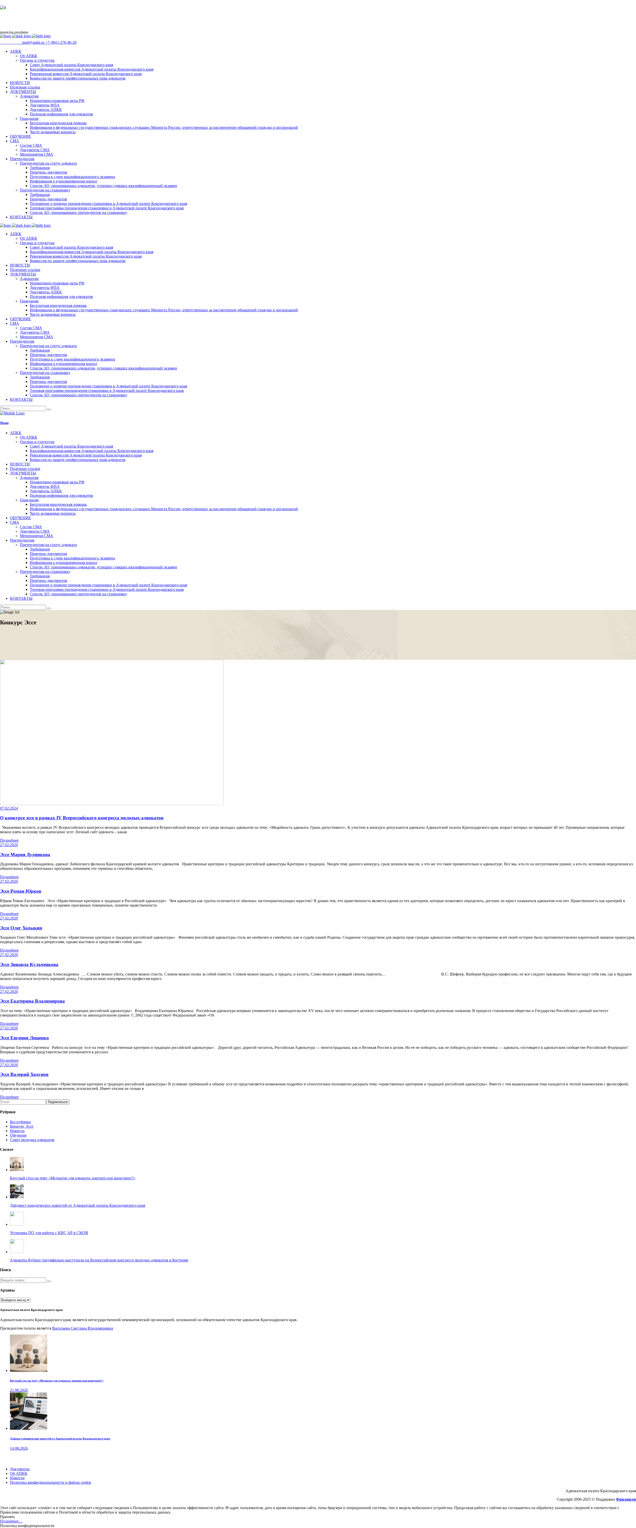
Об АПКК (18, 1473)
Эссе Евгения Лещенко (24, 1037)
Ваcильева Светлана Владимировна (82, 1328)
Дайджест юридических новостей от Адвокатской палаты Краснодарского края (60, 1438)
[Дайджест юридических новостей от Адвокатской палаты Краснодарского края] (28, 1428)
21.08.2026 (19, 1390)
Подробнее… (11, 1521)
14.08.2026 (19, 1448)
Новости (17, 1131)
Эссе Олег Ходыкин (21, 927)
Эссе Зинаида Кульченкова (29, 964)
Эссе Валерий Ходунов (24, 1074)
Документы (20, 1469)
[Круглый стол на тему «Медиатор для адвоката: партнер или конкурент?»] (28, 1370)
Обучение (18, 1135)
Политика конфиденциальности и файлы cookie (50, 1482)
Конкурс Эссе (21, 1126)
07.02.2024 (9, 808)
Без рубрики (20, 1122)
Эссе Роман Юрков (20, 891)
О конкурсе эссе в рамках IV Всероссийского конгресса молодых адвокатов (81, 817)
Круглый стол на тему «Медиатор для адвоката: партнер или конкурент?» (57, 1380)
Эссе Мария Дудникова (25, 854)
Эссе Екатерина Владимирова (32, 1001)
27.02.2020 (9, 845)
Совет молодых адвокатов (32, 1140)
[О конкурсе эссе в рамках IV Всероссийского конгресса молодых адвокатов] (112, 804)
